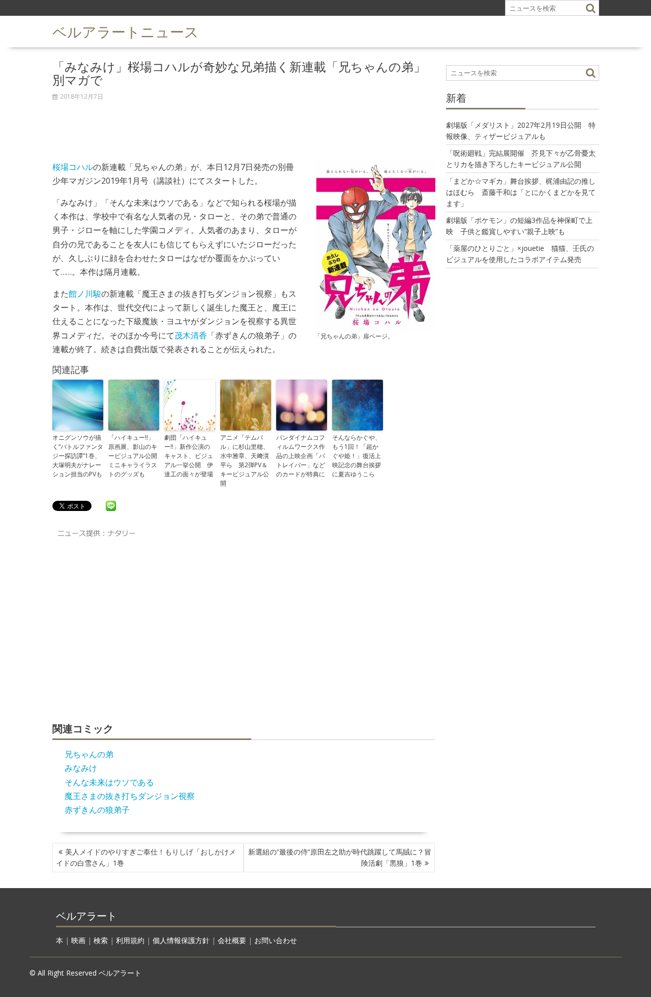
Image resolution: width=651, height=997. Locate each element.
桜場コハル (72, 167)
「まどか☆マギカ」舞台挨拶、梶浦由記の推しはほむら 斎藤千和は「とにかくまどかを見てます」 (521, 192)
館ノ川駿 (85, 293)
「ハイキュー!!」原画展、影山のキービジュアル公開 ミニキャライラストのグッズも (133, 455)
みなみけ (81, 768)
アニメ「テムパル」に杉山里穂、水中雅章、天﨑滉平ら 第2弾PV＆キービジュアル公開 (244, 460)
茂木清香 (190, 335)
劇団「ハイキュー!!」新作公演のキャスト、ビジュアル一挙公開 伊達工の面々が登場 (188, 455)
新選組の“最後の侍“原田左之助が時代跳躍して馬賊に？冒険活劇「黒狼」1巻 (339, 857)
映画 (78, 940)
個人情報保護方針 (181, 940)
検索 (101, 940)
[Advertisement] (243, 125)
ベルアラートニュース (125, 30)
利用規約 (130, 940)
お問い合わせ (275, 940)
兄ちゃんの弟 (89, 754)
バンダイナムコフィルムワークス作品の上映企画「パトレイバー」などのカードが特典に (300, 455)
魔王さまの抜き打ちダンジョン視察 (130, 796)
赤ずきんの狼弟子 (97, 809)
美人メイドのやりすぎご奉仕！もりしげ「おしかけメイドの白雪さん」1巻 (146, 857)
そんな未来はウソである (109, 782)
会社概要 (232, 940)
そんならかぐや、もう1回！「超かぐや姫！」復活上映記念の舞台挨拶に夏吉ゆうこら (356, 455)
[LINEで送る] (111, 505)
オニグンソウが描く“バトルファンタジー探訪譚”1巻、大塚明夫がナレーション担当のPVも (77, 455)
